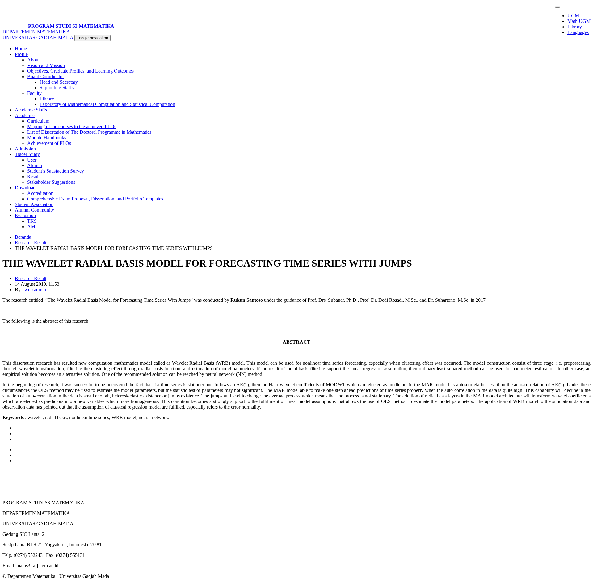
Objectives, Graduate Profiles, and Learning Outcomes (80, 71)
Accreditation (40, 193)
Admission (25, 148)
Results (34, 176)
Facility (34, 93)
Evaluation (25, 215)
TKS (32, 221)
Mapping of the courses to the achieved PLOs (71, 126)
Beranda (23, 237)
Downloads (26, 187)
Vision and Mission (46, 65)
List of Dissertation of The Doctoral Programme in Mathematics (89, 132)
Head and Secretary (59, 82)
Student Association (34, 204)
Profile (21, 54)
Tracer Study (27, 154)
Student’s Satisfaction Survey (55, 171)
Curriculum (38, 121)
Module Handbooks (46, 137)
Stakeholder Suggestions (51, 182)
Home (21, 48)
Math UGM (579, 21)
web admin (35, 289)
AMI (32, 226)
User (31, 159)
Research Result (30, 242)
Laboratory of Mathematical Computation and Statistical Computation (107, 104)
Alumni (34, 165)
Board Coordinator (45, 76)
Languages (578, 32)
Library (574, 26)
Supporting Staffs (57, 87)
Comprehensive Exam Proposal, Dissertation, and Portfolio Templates (95, 198)
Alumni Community (34, 209)
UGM (573, 15)
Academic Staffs (31, 109)
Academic (25, 115)
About (33, 59)
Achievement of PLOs (49, 143)
